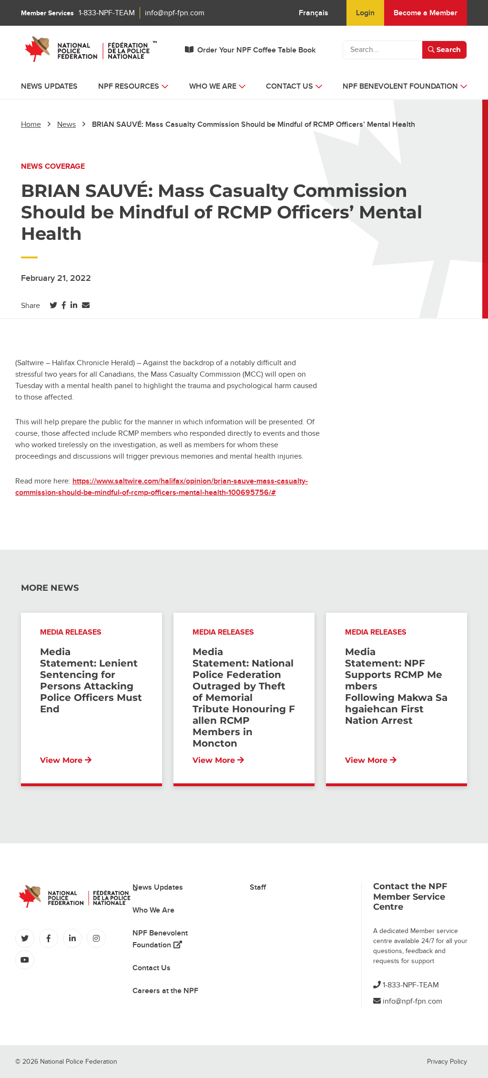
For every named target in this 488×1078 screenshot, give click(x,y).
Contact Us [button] (289, 86)
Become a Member (426, 13)
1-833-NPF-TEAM (107, 13)
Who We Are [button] (212, 86)
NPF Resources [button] (128, 86)
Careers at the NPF (165, 991)
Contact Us (151, 968)
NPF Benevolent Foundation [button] (400, 86)
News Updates (49, 86)
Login (365, 13)
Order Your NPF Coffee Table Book (256, 50)
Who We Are (153, 910)
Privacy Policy (447, 1061)
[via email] (86, 305)
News (66, 124)
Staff (258, 887)
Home (31, 124)
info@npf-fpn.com (174, 13)
